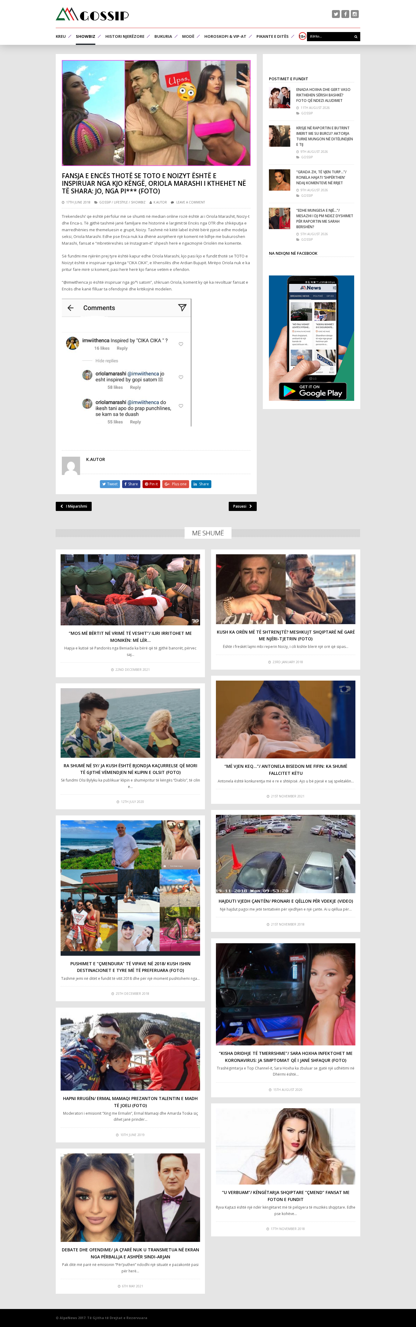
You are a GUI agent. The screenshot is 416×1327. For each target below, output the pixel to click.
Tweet (112, 484)
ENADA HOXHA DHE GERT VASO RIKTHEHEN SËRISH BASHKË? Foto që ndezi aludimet (323, 95)
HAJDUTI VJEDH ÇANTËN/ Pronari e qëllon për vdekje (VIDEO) (286, 901)
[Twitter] (336, 14)
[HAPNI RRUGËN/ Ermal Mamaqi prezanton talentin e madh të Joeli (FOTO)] (130, 1051)
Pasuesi (239, 506)
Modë (188, 36)
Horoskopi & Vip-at (225, 36)
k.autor (160, 202)
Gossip (105, 202)
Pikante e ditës (272, 36)
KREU (61, 36)
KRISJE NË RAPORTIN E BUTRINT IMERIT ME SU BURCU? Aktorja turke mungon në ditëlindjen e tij (324, 136)
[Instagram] (355, 14)
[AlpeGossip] (92, 13)
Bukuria (163, 36)
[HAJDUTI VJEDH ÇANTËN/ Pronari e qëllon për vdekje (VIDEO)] (285, 854)
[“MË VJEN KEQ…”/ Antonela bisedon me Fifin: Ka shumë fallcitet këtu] (285, 720)
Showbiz (85, 36)
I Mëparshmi (76, 506)
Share (133, 484)
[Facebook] (345, 14)
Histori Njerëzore (124, 36)
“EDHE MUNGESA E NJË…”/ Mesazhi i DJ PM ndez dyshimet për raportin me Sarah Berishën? (324, 218)
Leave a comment (190, 202)
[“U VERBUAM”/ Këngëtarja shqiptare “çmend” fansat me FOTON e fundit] (285, 1146)
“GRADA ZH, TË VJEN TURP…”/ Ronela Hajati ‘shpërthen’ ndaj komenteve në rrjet (321, 177)
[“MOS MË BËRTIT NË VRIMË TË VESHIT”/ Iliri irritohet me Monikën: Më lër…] (130, 590)
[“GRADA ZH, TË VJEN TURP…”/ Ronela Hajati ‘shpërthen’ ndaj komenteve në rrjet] (279, 180)
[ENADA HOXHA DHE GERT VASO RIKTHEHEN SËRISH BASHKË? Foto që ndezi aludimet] (279, 97)
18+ (302, 36)
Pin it (154, 484)
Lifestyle (121, 202)
